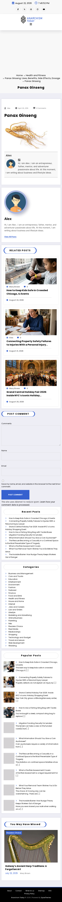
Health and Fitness (17, 598)
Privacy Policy (29, 891)
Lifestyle (12, 612)
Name (4, 450)
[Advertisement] (31, 47)
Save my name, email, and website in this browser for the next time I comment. (30, 485)
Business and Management (21, 573)
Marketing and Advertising (20, 615)
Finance (12, 593)
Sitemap (41, 888)
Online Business (15, 618)
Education (13, 579)
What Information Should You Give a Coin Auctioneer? (33, 538)
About (9, 888)
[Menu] (31, 24)
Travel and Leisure (16, 640)
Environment (14, 584)
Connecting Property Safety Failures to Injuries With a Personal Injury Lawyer (28, 343)
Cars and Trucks (16, 576)
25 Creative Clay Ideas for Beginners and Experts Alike (31, 865)
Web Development (16, 643)
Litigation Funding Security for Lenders (25, 535)
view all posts (10, 237)
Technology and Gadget (20, 637)
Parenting (13, 620)
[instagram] (37, 9)
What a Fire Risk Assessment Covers (25, 546)
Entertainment (15, 582)
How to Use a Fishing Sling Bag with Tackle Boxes (30, 532)
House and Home (16, 601)
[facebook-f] (18, 9)
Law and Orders (15, 609)
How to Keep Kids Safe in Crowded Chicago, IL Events (27, 292)
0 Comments (41, 108)
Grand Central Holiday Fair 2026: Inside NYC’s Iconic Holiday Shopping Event (26, 393)
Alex (8, 108)
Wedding (13, 645)
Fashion (12, 587)
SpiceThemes (46, 895)
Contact (19, 888)
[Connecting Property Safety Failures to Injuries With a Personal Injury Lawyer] (31, 322)
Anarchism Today (17, 895)
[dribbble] (31, 9)
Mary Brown (14, 286)
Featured (12, 590)
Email (3, 466)
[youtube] (44, 9)
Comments (6, 423)
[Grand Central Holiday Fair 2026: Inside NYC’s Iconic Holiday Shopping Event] (31, 373)
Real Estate (13, 629)
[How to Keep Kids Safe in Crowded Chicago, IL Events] (31, 271)
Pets (10, 623)
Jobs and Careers (16, 607)
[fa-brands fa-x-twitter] (24, 9)
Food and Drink (15, 596)
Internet (12, 604)
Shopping (13, 634)
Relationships (14, 632)
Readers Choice (16, 626)
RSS (49, 888)
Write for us (30, 888)
